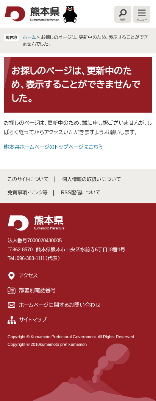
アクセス (28, 275)
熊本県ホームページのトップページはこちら (53, 147)
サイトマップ (33, 320)
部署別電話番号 (37, 290)
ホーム (29, 37)
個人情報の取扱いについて (91, 179)
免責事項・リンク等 (28, 192)
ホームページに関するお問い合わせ (60, 305)
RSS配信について (81, 192)
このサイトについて (28, 179)
